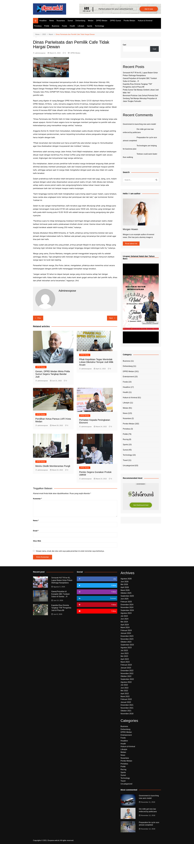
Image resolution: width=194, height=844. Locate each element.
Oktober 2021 (126, 711)
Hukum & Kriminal (145, 21)
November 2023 (127, 639)
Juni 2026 (124, 582)
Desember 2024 (127, 605)
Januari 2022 (126, 702)
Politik (46, 26)
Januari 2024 (126, 633)
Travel (125, 460)
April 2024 (125, 625)
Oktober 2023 (126, 642)
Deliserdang (80, 21)
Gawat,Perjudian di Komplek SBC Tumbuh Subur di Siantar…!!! (60, 594)
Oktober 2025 (126, 593)
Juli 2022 (124, 685)
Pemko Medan (129, 21)
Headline (43, 21)
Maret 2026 (125, 590)
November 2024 (127, 607)
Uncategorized (128, 465)
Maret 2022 (125, 696)
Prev (39, 318)
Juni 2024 (124, 619)
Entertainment (128, 377)
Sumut (70, 21)
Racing (126, 439)
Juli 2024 (124, 616)
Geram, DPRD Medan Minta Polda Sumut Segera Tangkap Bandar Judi (52, 374)
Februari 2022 (126, 699)
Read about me (131, 244)
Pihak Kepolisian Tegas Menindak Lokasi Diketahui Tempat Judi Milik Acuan (96, 362)
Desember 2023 (127, 636)
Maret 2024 (125, 627)
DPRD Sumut (115, 21)
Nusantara (61, 21)
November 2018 (127, 714)
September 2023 (127, 645)
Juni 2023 (124, 653)
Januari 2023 (126, 668)
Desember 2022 (127, 670)
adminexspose (40, 53)
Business (55, 26)
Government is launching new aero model (139, 124)
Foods (64, 26)
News (51, 21)
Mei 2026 (124, 584)
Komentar (37, 499)
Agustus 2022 (126, 682)
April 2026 (125, 587)
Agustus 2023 (126, 648)
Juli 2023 (124, 650)
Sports (89, 26)
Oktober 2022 (126, 676)
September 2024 (127, 610)
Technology (99, 26)
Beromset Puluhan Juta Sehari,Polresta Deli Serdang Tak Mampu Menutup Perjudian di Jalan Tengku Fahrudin (140, 98)
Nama (36, 520)
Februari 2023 (126, 665)
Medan (90, 21)
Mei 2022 (124, 691)
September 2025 (127, 596)
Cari (124, 45)
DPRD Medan (101, 21)
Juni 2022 (124, 688)
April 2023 (125, 659)
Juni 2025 (124, 599)
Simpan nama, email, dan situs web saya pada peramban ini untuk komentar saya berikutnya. (70, 551)
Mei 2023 (124, 656)
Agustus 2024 (126, 613)
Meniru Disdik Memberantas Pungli (52, 466)
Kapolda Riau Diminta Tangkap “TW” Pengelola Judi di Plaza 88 (61, 607)
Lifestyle (81, 26)
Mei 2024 (124, 622)
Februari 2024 (126, 630)
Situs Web (37, 541)
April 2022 (125, 693)
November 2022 (127, 673)
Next (111, 318)
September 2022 (127, 679)
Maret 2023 (125, 662)
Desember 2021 (127, 705)
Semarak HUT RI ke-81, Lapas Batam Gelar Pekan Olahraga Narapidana (61, 580)
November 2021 (127, 708)
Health (72, 26)
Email (36, 531)
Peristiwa (38, 26)
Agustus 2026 (126, 579)
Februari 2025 (126, 602)
